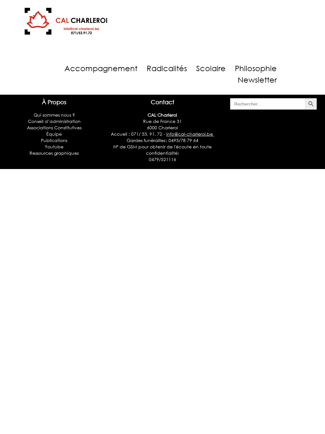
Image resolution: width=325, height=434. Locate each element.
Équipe (54, 134)
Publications (54, 140)
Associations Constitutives (54, 127)
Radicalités (167, 68)
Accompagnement (100, 68)
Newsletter (257, 79)
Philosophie (256, 68)
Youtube (54, 146)
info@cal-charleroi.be (190, 134)
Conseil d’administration (54, 121)
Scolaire (211, 68)
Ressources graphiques (54, 153)
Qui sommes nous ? (54, 115)
